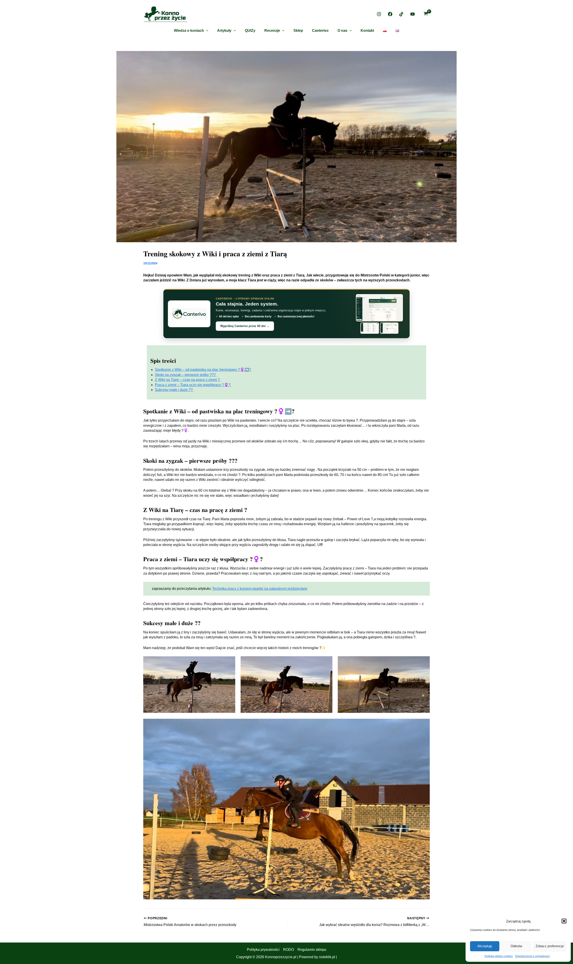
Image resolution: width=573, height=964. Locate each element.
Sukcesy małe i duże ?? (174, 390)
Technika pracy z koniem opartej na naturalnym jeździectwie (259, 588)
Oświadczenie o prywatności (532, 956)
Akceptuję (484, 946)
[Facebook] (390, 14)
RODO (288, 949)
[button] (564, 921)
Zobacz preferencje (550, 946)
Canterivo (320, 30)
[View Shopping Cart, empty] (425, 14)
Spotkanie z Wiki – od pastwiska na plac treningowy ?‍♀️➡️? (203, 370)
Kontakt (367, 30)
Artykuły (224, 30)
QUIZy (250, 30)
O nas (342, 30)
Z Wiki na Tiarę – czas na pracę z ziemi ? (188, 380)
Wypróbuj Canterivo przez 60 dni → (244, 326)
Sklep (298, 30)
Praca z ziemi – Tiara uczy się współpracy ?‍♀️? (193, 385)
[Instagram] (378, 14)
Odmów (516, 946)
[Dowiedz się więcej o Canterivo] (189, 314)
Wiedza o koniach (189, 30)
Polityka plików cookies (499, 956)
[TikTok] (401, 14)
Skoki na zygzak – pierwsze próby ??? (186, 375)
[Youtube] (412, 14)
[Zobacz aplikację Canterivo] (379, 313)
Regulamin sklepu (311, 949)
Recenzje (272, 30)
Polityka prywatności (263, 949)
